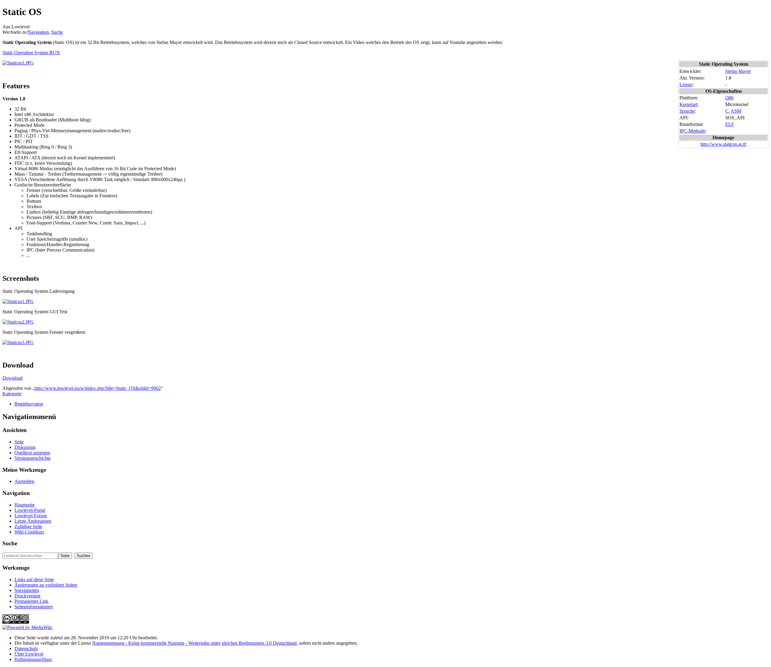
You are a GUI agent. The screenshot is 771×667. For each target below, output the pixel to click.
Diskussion (25, 447)
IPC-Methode (692, 130)
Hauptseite (24, 504)
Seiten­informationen (33, 606)
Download (12, 377)
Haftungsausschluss (33, 659)
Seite (19, 441)
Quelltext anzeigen (32, 452)
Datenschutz (26, 648)
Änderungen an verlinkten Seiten (45, 584)
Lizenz (685, 84)
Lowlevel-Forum (30, 515)
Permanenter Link (31, 601)
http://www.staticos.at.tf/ (724, 144)
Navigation (38, 32)
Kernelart (688, 104)
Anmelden (24, 481)
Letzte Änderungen (32, 521)
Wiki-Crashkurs (29, 531)
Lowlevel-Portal (29, 510)
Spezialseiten (26, 590)
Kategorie (11, 393)
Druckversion (27, 595)
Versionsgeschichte (32, 458)
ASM (736, 111)
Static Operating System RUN (31, 52)
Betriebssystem (28, 403)
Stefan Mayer (738, 71)
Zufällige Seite (28, 526)
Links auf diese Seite (34, 579)
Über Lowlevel (28, 653)
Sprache (687, 111)
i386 (729, 97)
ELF (729, 124)
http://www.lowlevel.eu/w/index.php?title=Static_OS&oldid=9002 (98, 388)
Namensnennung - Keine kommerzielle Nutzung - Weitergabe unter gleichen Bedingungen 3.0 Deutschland (194, 643)
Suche (57, 32)
